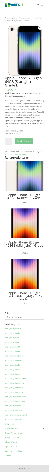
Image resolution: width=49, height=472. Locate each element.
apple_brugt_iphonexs (13, 419)
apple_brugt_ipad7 (12, 342)
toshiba (8, 455)
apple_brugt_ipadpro (13, 365)
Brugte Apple (10, 424)
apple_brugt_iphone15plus (15, 401)
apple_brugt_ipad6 (12, 338)
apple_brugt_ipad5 (12, 333)
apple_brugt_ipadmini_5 (14, 360)
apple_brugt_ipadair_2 (14, 356)
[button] (40, 27)
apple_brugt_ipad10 (13, 329)
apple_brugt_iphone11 (14, 369)
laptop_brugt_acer (12, 446)
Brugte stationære (12, 437)
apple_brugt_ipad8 (12, 347)
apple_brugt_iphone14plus (15, 397)
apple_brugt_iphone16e (14, 406)
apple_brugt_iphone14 (14, 392)
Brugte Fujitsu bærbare (14, 433)
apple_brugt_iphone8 (13, 410)
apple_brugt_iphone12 (14, 374)
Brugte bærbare (11, 428)
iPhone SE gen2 (11, 442)
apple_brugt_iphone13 (14, 387)
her (17, 134)
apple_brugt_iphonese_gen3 (21, 18)
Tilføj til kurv (23, 141)
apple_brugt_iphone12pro (15, 383)
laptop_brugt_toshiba (13, 451)
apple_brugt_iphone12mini (15, 378)
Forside (7, 18)
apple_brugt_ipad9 (12, 351)
